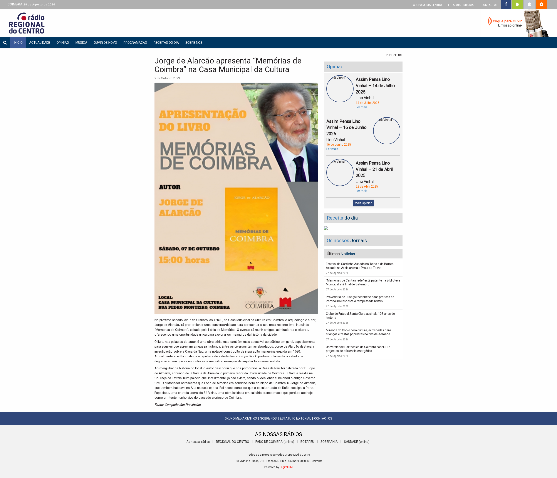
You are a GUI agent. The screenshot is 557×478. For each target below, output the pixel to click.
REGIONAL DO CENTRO (232, 442)
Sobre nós (193, 43)
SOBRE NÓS (268, 418)
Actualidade (39, 43)
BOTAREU (307, 442)
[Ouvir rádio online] (515, 24)
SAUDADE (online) (356, 442)
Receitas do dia (166, 43)
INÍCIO (18, 43)
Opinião (63, 43)
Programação (135, 43)
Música (81, 43)
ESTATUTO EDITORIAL (461, 5)
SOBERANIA (329, 442)
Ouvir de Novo (105, 43)
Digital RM (286, 467)
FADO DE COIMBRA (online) (274, 442)
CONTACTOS (489, 5)
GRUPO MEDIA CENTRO (427, 5)
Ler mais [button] (361, 107)
